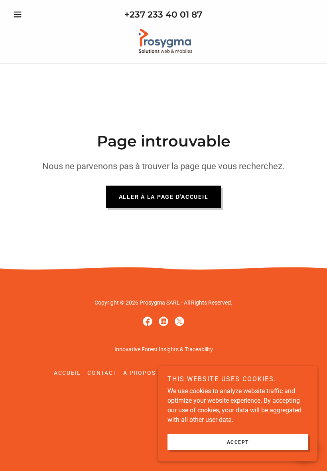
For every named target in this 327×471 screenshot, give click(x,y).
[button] (33, 14)
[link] (163, 40)
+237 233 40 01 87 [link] (163, 14)
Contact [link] (102, 373)
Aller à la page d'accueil (164, 197)
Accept (238, 442)
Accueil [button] (67, 373)
